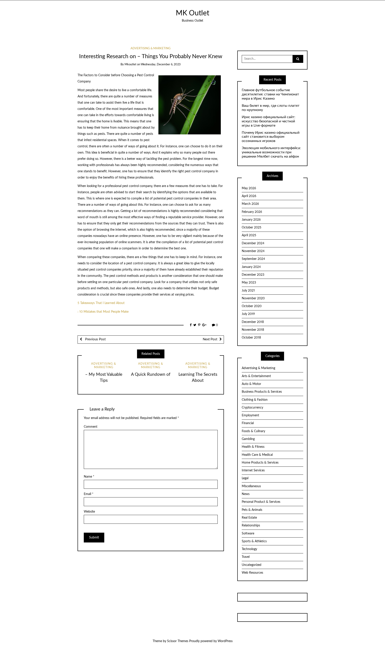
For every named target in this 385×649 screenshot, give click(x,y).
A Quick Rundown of (150, 374)
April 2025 (249, 235)
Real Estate (249, 517)
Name (89, 476)
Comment (90, 426)
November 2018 (253, 329)
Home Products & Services (260, 462)
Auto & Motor (251, 384)
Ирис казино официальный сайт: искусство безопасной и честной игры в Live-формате (268, 121)
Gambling (248, 439)
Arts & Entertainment (256, 376)
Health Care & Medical (257, 454)
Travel (246, 557)
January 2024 (251, 267)
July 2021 (248, 290)
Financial (248, 423)
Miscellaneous (251, 486)
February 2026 (252, 212)
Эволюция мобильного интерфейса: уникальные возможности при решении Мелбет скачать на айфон (271, 152)
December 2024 (253, 243)
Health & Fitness (253, 446)
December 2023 (253, 274)
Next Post (210, 339)
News (246, 494)
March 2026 (250, 203)
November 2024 (253, 251)
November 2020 (253, 298)
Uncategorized (251, 565)
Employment (250, 415)
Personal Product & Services (261, 501)
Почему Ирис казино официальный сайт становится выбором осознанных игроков (270, 137)
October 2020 (252, 306)
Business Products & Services (262, 391)
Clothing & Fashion (255, 399)
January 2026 (251, 219)
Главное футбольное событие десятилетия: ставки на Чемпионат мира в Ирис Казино (270, 94)
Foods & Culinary (253, 431)
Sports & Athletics (254, 541)
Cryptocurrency (252, 407)
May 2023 (249, 282)
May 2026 (249, 188)
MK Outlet (192, 13)
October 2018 (251, 337)
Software (248, 533)
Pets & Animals (252, 509)
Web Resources (252, 572)
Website (89, 511)
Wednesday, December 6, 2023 (161, 64)
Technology (249, 549)
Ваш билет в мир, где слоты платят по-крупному (270, 108)
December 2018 (253, 322)
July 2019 (248, 314)
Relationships (251, 525)
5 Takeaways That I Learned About (101, 303)
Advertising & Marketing (151, 48)
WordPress (225, 641)
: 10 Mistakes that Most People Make (103, 311)
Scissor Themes (177, 641)
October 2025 (251, 227)
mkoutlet (130, 64)
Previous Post (95, 339)
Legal (245, 478)
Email (88, 494)
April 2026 (249, 196)
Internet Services (253, 470)
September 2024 (253, 259)
